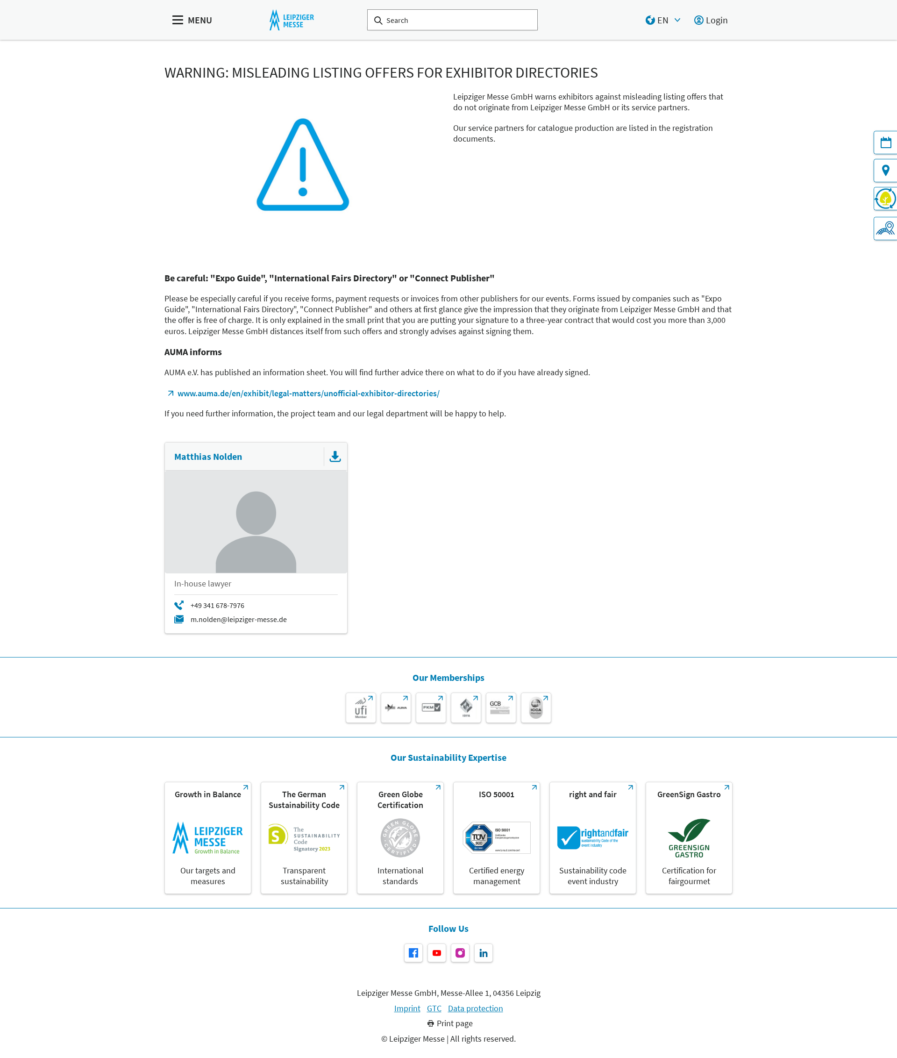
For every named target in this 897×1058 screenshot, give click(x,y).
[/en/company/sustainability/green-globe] (400, 838)
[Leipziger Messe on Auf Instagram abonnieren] (460, 953)
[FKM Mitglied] (431, 708)
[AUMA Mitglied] (396, 708)
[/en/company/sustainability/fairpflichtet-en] (593, 838)
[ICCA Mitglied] (536, 708)
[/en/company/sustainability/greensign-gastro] (689, 838)
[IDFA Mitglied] (466, 708)
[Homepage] (292, 19)
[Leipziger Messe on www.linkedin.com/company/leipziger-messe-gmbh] (483, 953)
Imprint (407, 1008)
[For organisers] (885, 228)
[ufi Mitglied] (361, 708)
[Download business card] (335, 456)
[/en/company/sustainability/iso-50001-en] (497, 838)
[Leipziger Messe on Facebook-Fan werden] (413, 953)
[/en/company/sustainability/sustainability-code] (304, 838)
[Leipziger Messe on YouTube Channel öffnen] (436, 953)
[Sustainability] (885, 198)
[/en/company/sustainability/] (208, 838)
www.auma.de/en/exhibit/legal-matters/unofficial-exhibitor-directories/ (309, 393)
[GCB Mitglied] (501, 708)
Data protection (475, 1008)
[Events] (885, 142)
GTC (434, 1008)
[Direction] (885, 170)
